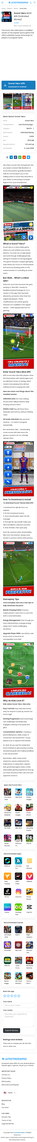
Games (9, 8)
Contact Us (6, 1075)
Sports (16, 8)
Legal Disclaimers (8, 1124)
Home (3, 8)
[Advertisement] (18, 60)
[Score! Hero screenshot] (8, 101)
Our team (5, 1107)
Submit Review (11, 1030)
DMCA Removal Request (10, 1085)
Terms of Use (6, 1120)
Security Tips (6, 1117)
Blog (3, 1104)
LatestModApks (19, 1133)
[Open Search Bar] (35, 3)
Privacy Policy (6, 1078)
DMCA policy (6, 1081)
